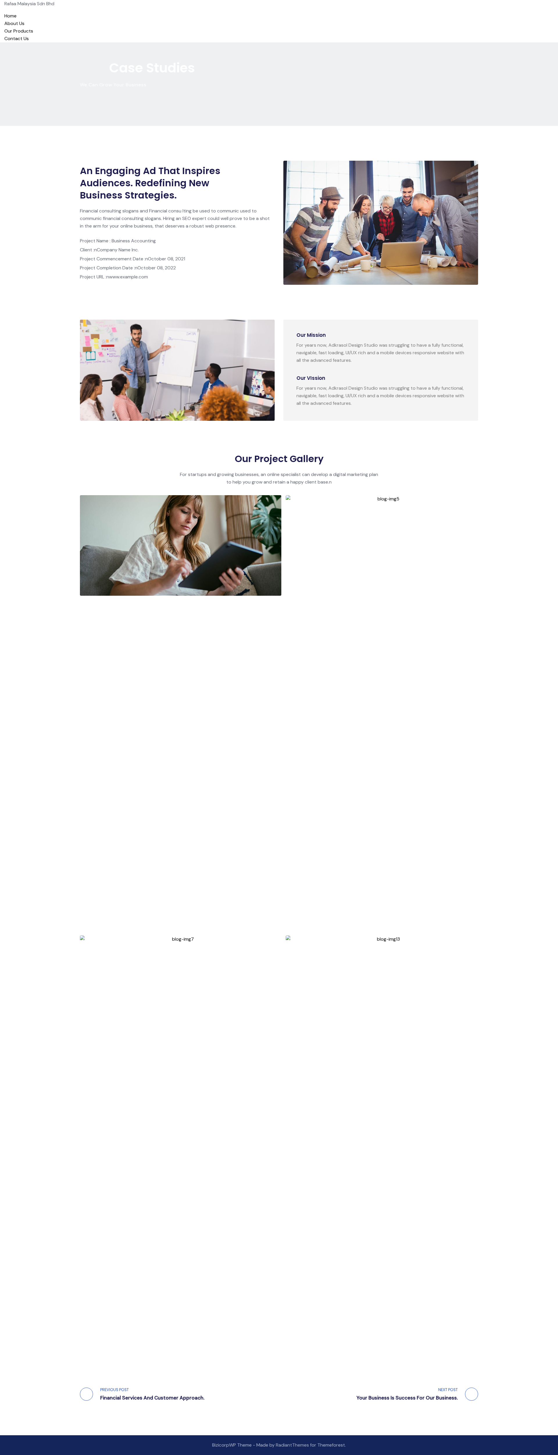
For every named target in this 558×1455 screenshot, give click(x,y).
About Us (14, 23)
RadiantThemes (293, 1445)
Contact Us (16, 38)
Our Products (18, 31)
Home (10, 16)
